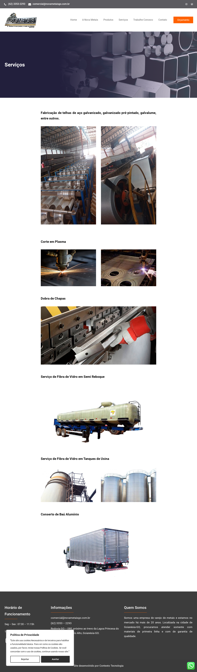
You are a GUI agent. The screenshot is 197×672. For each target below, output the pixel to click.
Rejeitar (25, 659)
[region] (40, 648)
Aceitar (55, 659)
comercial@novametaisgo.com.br (51, 3)
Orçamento (183, 19)
